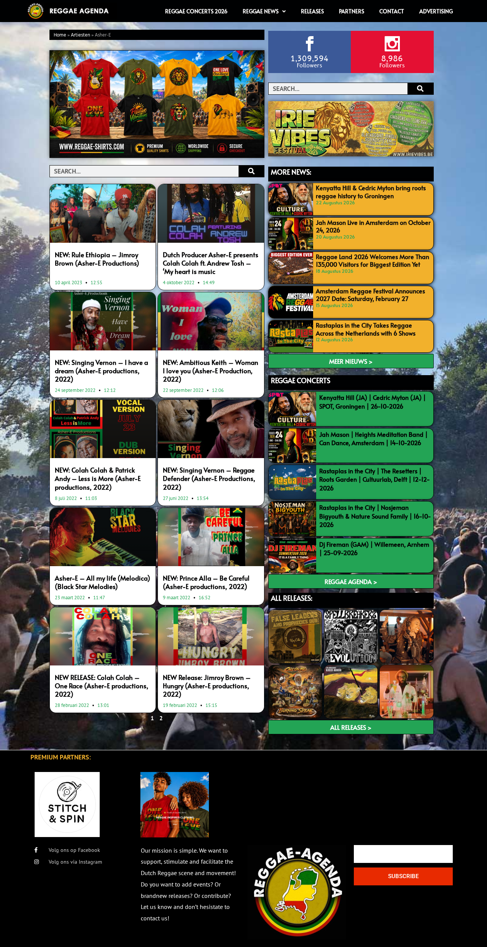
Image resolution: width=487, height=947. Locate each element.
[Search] (251, 171)
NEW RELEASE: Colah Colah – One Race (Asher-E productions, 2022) (101, 686)
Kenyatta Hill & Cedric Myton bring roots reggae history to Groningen (371, 191)
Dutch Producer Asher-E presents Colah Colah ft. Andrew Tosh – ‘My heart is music (210, 263)
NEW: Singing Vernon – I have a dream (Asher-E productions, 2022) (101, 371)
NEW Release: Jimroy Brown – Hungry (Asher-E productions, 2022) (207, 686)
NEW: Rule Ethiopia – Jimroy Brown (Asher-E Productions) (97, 258)
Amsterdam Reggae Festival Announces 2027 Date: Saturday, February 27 (370, 294)
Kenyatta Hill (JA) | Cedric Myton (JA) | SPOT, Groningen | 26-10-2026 (372, 401)
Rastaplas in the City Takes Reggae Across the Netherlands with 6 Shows (365, 329)
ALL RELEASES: (291, 598)
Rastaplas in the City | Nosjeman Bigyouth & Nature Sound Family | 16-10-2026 (375, 515)
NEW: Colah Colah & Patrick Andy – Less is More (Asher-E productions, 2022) (98, 478)
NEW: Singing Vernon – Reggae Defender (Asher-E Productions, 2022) (209, 478)
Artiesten (80, 35)
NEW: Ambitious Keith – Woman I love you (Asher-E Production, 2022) (210, 371)
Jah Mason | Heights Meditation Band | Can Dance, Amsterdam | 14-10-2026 (373, 438)
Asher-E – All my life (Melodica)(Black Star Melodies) (102, 582)
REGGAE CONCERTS (300, 380)
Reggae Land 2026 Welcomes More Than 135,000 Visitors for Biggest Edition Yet (372, 260)
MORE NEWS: (291, 172)
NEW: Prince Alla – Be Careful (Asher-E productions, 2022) (206, 582)
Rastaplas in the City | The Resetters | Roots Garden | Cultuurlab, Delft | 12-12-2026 (374, 479)
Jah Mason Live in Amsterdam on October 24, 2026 (373, 226)
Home (60, 35)
